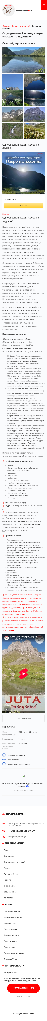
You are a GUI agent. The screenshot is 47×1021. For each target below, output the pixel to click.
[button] (23, 988)
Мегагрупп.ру (23, 996)
